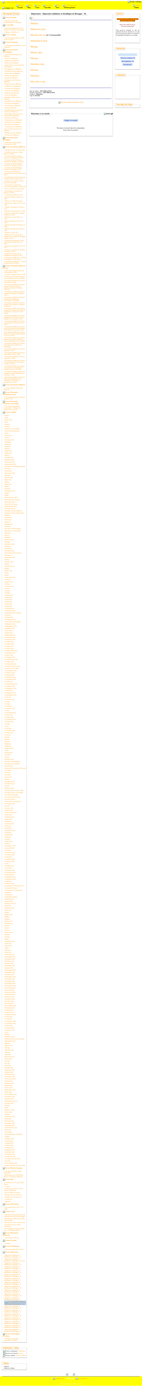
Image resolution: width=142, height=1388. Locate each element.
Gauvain (8, 826)
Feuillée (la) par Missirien (13, 101)
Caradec (7, 593)
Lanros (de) (9, 1016)
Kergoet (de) (9, 963)
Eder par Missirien (11, 95)
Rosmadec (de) (10, 1123)
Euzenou (8, 772)
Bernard (7, 475)
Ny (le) (7, 1061)
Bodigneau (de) (10, 491)
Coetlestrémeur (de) (11, 659)
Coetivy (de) (9, 655)
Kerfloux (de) (9, 961)
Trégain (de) (9, 1147)
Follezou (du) (9, 788)
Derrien (7, 741)
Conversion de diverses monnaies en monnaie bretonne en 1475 (15, 173)
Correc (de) (8, 715)
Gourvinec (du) (10, 852)
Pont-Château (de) (11, 1094)
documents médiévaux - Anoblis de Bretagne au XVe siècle (15, 258)
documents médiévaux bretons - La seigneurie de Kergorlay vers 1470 (15, 322)
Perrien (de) (9, 1081)
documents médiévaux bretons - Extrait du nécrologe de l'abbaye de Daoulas (15, 304)
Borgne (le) (8, 524)
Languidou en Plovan (12, 1238)
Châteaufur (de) (10, 624)
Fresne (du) (8, 810)
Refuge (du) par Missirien (13, 133)
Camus (7, 588)
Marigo (7, 1043)
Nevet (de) (8, 1059)
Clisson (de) (9, 633)
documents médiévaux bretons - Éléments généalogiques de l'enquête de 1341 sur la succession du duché (15, 379)
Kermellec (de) (10, 981)
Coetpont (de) (9, 675)
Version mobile (20, 1355)
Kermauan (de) (10, 979)
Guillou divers (9, 883)
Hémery (7, 934)
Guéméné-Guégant (11, 897)
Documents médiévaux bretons (14, 267)
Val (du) (7, 1161)
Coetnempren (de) (11, 670)
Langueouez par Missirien (13, 126)
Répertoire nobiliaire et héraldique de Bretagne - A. (12, 1256)
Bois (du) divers (10, 502)
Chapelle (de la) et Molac (13, 613)
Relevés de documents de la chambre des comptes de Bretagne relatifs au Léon (15, 236)
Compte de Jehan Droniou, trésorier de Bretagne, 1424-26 (14, 157)
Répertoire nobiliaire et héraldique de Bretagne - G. (13, 1283)
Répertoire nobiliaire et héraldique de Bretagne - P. (12, 1311)
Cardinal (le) (9, 595)
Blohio (7, 486)
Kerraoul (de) (9, 996)
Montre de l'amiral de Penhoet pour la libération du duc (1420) (14, 277)
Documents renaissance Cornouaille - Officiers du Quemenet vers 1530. (12, 407)
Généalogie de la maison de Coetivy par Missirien (13, 110)
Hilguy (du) (9, 914)
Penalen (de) (9, 1067)
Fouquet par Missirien (12, 103)
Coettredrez (8, 690)
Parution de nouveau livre (13, 1195)
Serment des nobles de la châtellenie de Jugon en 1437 (13, 254)
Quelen (7, 1114)
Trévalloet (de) (10, 1154)
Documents (14, 42)
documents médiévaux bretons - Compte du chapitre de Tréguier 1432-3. (15, 293)
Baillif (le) (8, 451)
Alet (6, 422)
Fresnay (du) (9, 808)
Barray (7, 455)
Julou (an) (8, 945)
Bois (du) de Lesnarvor (12, 499)
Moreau (7, 1052)
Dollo (7, 750)
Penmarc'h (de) (10, 1076)
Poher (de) (8, 1092)
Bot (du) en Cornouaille (12, 531)
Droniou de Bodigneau (12, 761)
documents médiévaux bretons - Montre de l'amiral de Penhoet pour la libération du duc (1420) (15, 339)
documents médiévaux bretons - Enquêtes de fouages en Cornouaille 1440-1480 (15, 298)
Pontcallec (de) (10, 1096)
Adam (7, 415)
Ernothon (8, 770)
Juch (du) (8, 943)
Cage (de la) (9, 582)
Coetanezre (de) (10, 637)
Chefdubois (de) (10, 619)
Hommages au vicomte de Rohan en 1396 (13, 191)
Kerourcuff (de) (10, 992)
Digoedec (8, 746)
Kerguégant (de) (10, 970)
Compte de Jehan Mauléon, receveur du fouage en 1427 (13, 164)
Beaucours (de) (10, 462)
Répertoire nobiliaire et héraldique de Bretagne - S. (12, 1322)
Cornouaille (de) (10, 712)
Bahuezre (8, 444)
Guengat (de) (9, 866)
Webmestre (21, 1351)
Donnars (8, 755)
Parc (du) (8, 1065)
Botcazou (8, 533)
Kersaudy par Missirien (12, 124)
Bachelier (8, 442)
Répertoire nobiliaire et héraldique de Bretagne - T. (12, 1326)
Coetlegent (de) (10, 657)
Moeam (7, 1048)
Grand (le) (8, 857)
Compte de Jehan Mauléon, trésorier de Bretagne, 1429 (13, 168)
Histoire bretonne (16, 1168)
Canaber (7, 590)
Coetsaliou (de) (10, 686)
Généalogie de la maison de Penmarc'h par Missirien (13, 114)
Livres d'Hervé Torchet (12, 1192)
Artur (6, 433)
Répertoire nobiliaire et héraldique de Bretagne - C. (12, 1267)
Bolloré (7, 515)
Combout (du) (9, 699)
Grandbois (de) (10, 859)
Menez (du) (9, 1045)
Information (14, 1204)
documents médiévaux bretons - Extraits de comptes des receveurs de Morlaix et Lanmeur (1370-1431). (15, 310)
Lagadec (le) (9, 1010)
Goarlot (7, 839)
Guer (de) (8, 868)
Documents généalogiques (10, 51)
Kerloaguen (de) (10, 977)
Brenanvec (8, 555)
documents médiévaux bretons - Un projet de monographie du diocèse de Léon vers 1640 (15, 367)
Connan (7, 704)
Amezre (7, 424)
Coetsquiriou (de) (10, 688)
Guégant (8, 892)
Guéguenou (9, 894)
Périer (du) (8, 1112)
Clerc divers (9, 630)
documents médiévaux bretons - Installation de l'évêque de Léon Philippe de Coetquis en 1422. (15, 317)
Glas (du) (8, 832)
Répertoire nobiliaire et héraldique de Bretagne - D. (13, 1271)
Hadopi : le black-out (12, 32)
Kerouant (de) (9, 990)
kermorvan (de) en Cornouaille (15, 1165)
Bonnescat (8, 519)
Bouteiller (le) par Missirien (14, 71)
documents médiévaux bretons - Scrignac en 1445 (15, 357)
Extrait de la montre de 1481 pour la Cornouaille (14, 181)
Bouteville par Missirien (12, 73)
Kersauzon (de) (10, 999)
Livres (12, 1211)
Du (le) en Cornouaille (12, 764)
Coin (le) (8, 697)
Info (11, 1179)
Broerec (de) (9, 562)
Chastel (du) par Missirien (13, 84)
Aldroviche (8, 420)
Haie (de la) (9, 901)
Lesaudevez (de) (10, 1021)
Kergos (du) (9, 968)
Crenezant (8, 728)
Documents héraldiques (10, 139)
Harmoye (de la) (10, 903)
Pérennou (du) (9, 1110)
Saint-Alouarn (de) (11, 1127)
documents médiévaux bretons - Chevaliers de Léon (15, 281)
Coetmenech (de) (10, 664)
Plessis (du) (8, 1085)
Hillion (7, 917)
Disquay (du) (9, 748)
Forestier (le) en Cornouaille (14, 792)
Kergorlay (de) (10, 965)
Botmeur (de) (9, 539)
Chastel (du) (9, 617)
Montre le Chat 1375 (11, 232)
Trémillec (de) (9, 1152)
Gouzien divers (10, 854)
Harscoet (8, 906)
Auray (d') (8, 435)
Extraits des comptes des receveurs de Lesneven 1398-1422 (15, 185)
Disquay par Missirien (12, 93)
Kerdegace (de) (10, 959)
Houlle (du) (9, 923)
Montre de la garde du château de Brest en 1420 (14, 214)
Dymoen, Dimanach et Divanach (15, 768)
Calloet (7, 584)
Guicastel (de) (9, 874)
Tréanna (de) (9, 1145)
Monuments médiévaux (10, 1234)
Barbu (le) (8, 453)
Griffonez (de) (9, 861)
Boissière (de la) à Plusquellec (14, 513)
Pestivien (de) (9, 1083)
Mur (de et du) (10, 1056)
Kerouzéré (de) (10, 994)
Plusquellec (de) (10, 1090)
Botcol (7, 535)
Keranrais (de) (9, 954)
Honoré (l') (8, 921)
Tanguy (7, 1136)
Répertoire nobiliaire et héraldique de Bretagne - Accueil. (14, 1260)
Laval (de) (8, 1019)
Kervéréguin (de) (10, 1005)
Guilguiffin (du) (10, 877)
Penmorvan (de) (10, 1079)
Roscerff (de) (9, 1121)
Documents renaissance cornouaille (10, 402)
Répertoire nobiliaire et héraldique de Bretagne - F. (12, 1279)
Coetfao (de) (9, 646)
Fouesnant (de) (10, 803)
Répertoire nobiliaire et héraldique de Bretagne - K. (13, 1294)
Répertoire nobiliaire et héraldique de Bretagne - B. (12, 1263)
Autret (7, 437)
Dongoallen (9, 752)
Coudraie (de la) (10, 719)
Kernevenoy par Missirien (13, 122)
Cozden (7, 724)
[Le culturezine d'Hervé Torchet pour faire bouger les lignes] (22, 2)
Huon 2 (7, 928)
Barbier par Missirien (12, 63)
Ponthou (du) (9, 1099)
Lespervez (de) (10, 1030)
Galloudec (8, 821)
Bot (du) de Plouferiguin (13, 528)
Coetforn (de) (9, 648)
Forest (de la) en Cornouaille (14, 790)
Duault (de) (8, 766)
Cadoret (7, 579)
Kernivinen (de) (10, 988)
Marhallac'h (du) (10, 1041)
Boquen (7, 522)
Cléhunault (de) (10, 635)
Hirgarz (7, 919)
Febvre (7, 779)
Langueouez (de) (10, 1014)
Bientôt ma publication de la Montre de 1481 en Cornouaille (14, 29)
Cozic (7, 726)
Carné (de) (8, 597)
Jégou (7, 948)
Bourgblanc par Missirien (13, 69)
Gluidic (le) (8, 835)
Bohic (7, 495)
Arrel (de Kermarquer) (12, 431)
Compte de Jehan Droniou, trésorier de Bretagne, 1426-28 (14, 160)
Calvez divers (9, 586)
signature (8, 1201)
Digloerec (8, 744)
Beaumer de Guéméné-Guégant (15, 466)
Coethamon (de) (10, 653)
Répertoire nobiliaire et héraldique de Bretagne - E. (12, 1275)
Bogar (7, 493)
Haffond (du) (9, 899)
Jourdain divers (10, 941)
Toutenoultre (9, 1141)
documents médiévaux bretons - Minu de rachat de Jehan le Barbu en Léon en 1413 (15, 333)
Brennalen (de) (10, 557)
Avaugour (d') (9, 440)
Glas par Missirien (11, 108)
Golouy (7, 843)
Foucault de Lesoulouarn (13, 801)
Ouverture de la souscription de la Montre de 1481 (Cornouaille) (14, 1215)
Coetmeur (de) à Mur (12, 668)
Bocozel (7, 488)
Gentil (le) (8, 828)
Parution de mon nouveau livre (15, 1222)
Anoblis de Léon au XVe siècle (15, 150)
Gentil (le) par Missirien (12, 105)
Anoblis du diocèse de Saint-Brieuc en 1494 (13, 153)
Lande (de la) (9, 1012)
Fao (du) (8, 775)
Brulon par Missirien (11, 75)
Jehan (7, 939)
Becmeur (8, 468)
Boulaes (7, 542)
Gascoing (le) (9, 823)
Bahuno (7, 448)
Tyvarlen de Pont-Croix (12, 1158)
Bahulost (8, 446)
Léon (6, 1032)
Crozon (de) (9, 732)
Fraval (7, 806)
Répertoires (14, 1252)
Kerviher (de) (9, 1001)
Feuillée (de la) (10, 781)
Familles (13, 412)
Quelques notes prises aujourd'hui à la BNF (11, 1339)
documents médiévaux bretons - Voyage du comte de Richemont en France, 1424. (15, 373)
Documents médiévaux (18, 147)
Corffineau (8, 706)
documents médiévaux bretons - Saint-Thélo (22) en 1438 (15, 353)
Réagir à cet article (71, 120)
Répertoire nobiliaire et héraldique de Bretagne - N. (13, 1307)
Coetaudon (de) (10, 639)
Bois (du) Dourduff (11, 497)
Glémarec (8, 837)
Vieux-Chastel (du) (11, 1163)
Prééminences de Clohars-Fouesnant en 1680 (13, 143)
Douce (7, 757)
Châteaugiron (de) (11, 626)
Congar (7, 701)
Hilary (7, 912)
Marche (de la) (38, 35)
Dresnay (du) (9, 759)
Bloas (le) (8, 484)
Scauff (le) (8, 1132)
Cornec (7, 710)
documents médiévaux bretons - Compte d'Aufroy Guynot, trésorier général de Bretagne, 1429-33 (15, 287)
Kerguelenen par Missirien (13, 120)
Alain (6, 417)
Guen (7, 863)
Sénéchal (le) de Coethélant (14, 1134)
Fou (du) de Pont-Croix (12, 797)
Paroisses (13, 1240)
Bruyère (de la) (10, 566)
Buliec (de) (8, 570)
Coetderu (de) (9, 644)
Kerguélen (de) (10, 972)
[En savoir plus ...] (82, 1378)
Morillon (8, 1054)
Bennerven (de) (10, 473)
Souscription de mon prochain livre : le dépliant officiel (14, 1229)
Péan (6, 1107)
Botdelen (8, 537)
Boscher (7, 526)
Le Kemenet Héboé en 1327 (14, 195)
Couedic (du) (9, 721)
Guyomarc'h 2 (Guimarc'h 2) (14, 886)
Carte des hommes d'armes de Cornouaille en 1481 (14, 271)
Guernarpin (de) (10, 872)
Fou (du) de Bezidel (11, 795)
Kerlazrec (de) (9, 974)
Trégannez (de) (10, 1150)
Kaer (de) (8, 952)
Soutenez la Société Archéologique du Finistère (12, 21)
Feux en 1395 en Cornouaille (14, 189)
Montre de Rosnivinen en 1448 (15, 211)
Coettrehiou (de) (10, 693)
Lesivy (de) (8, 1025)
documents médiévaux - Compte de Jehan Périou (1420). (15, 262)
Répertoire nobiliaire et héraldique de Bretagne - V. (12, 1330)
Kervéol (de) (9, 1003)
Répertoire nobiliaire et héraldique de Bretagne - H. (13, 1287)
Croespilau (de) (10, 730)
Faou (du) (8, 777)
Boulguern (8, 548)
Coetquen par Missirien (12, 88)
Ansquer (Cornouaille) (12, 428)
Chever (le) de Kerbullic (13, 622)
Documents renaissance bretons (10, 393)
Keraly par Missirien (11, 118)
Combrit (13, 35)
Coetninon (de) (10, 673)
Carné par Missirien (11, 78)
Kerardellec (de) (10, 957)
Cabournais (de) (10, 577)
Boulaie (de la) (10, 544)
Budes (7, 568)
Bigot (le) (8, 480)
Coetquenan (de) (10, 679)
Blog (12, 25)
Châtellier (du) (9, 628)
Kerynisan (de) (10, 1008)
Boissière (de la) (10, 508)
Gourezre (8, 850)
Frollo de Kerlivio (11, 812)
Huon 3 (7, 930)
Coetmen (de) (9, 661)
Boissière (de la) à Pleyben (13, 511)
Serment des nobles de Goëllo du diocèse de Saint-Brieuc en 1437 (14, 241)
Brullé (7, 564)
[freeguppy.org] (59, 1378)
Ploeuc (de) (8, 1087)
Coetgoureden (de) (11, 650)
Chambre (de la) (10, 610)
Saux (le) (8, 1130)
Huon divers (9, 932)
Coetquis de (9, 681)
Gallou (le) (8, 819)
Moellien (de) (9, 1050)
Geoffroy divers (10, 830)
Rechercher (128, 64)
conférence (8, 1199)
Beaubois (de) (9, 460)
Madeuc (7, 1034)
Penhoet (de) (9, 1072)
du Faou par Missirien (12, 135)
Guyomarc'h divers (11, 888)
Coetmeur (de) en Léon (12, 666)
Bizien (7, 482)
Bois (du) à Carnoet (11, 504)
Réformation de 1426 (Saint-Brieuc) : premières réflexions (14, 1175)
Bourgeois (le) (9, 551)
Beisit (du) (8, 471)
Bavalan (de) (9, 457)
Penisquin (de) (9, 1074)
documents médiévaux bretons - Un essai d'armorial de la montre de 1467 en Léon (15, 362)
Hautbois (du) (9, 908)
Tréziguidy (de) (10, 1156)
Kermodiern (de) (10, 985)
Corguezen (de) (10, 708)
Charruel (8, 615)
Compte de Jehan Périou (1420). (15, 274)
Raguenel (8, 1119)
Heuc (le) (8, 910)
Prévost (7, 1105)
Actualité (13, 17)
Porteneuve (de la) (11, 1101)
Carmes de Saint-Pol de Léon (14, 1249)
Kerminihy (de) (10, 983)
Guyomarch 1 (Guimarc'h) (13, 890)
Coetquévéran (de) (11, 684)
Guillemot (8, 881)
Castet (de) (8, 606)
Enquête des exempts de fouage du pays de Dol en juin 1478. (14, 178)
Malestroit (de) (10, 1036)
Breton (7, 559)
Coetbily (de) (9, 641)
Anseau (7, 426)
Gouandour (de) (10, 846)
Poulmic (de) (9, 1103)
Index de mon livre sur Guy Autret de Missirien (13, 1189)
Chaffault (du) (9, 608)
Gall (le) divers (10, 817)
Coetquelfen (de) (10, 677)
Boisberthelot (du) (11, 506)
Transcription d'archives (11, 1335)
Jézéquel (8, 950)
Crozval (7, 735)
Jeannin (7, 937)
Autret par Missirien (11, 58)
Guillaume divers (10, 879)
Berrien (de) (9, 477)
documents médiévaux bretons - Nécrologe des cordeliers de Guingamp (15, 344)
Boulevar (8, 546)
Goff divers (8, 841)
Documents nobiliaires (17, 385)
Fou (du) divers (10, 799)
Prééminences (15, 1246)
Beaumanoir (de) (10, 464)
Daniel (7, 737)
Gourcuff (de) (9, 848)
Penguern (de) (9, 1070)
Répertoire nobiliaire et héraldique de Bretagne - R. (12, 1318)
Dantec (7, 739)
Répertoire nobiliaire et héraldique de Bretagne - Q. (13, 1314)
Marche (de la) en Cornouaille (14, 1039)
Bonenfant (8, 517)
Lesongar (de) (9, 1028)
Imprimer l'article (77, 102)
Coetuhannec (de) (11, 695)
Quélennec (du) (10, 1116)
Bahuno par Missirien (12, 60)
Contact (7, 1186)
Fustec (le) (8, 815)
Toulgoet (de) (9, 1138)
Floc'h (7, 786)
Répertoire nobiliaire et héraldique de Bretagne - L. (12, 1298)
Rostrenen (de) (10, 1125)
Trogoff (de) (9, 1143)
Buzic (7, 573)
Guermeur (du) (10, 870)
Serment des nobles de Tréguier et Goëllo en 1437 (14, 250)
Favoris (20, 1353)
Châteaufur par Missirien (13, 86)
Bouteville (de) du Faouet (13, 553)
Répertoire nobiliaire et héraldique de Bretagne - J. (12, 1291)
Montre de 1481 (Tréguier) (14, 201)
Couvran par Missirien (12, 90)
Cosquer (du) (9, 717)
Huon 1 (7, 925)
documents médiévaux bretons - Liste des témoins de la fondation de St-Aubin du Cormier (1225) (15, 328)
